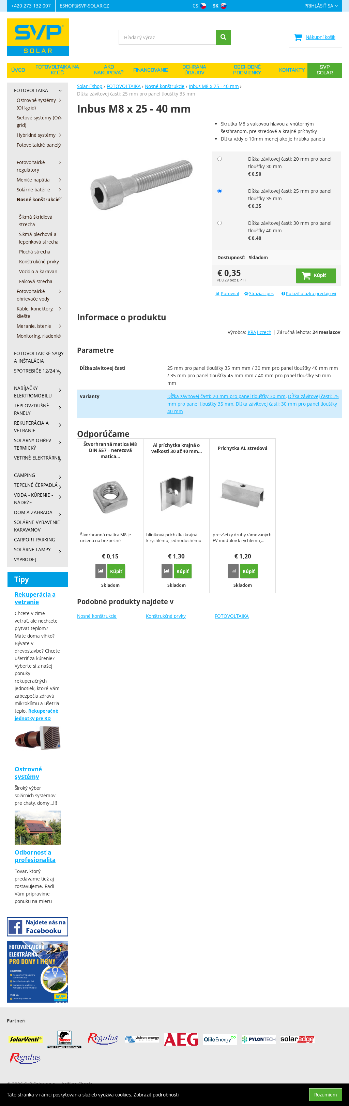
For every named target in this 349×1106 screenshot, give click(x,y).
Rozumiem (325, 1094)
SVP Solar (325, 70)
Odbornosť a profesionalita (35, 856)
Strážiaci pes (261, 293)
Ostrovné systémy (28, 773)
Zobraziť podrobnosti (156, 1094)
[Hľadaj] (223, 37)
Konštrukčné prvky (166, 616)
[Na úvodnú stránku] (41, 37)
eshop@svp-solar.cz (84, 5)
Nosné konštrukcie (97, 616)
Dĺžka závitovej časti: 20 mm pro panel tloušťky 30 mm (226, 396)
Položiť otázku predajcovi (311, 293)
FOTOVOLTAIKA (232, 616)
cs (195, 5)
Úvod (18, 70)
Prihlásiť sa (318, 6)
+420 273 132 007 (31, 5)
